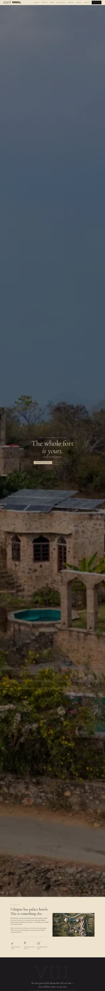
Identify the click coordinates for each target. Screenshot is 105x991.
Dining (52, 2)
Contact (87, 2)
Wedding (71, 2)
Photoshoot (61, 2)
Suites (44, 2)
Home (36, 2)
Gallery (78, 2)
